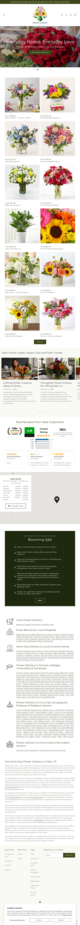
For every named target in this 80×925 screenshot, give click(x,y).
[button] (4, 15)
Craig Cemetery (37, 651)
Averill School (35, 673)
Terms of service (33, 894)
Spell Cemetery (53, 658)
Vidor (52, 624)
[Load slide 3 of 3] (40, 69)
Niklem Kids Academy (57, 690)
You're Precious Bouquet (49, 205)
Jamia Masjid (28, 734)
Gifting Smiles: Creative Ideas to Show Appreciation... (17, 384)
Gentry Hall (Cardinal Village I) (57, 684)
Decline (61, 920)
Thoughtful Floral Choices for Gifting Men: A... (56, 384)
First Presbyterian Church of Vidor (44, 728)
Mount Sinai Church (65, 736)
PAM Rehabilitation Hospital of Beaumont (38, 641)
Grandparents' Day (9, 855)
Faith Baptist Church (42, 721)
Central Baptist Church (44, 712)
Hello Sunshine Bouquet (14, 336)
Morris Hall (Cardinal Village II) (37, 690)
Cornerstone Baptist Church (54, 714)
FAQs (32, 854)
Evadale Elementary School (44, 682)
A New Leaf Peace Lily (13, 249)
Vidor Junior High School (31, 697)
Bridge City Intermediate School (28, 679)
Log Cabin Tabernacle (43, 734)
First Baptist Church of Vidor (58, 725)
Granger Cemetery (45, 653)
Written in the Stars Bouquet (51, 336)
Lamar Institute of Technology (57, 686)
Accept (39, 920)
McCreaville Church (49, 736)
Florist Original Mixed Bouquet (51, 249)
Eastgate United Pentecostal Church (36, 719)
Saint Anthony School (30, 695)
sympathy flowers (11, 787)
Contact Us (34, 858)
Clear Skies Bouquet (12, 161)
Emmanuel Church (58, 719)
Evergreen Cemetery (65, 651)
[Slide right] (44, 412)
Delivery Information (35, 871)
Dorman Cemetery (50, 651)
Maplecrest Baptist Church (63, 734)
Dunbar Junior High (26, 682)
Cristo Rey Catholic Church (38, 717)
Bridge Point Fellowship (64, 710)
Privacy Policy (67, 915)
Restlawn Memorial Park (38, 658)
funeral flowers (38, 820)
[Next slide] (45, 69)
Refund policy (35, 881)
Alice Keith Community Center (27, 750)
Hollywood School (28, 686)
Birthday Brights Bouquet (50, 118)
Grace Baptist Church (56, 730)
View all (40, 342)
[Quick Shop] (62, 15)
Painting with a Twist (58, 750)
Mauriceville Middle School (34, 688)
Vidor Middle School (47, 697)
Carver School (46, 679)
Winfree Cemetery (37, 660)
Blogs (20, 858)
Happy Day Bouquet (12, 205)
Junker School (40, 686)
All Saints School (22, 673)
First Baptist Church (46, 723)
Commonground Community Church (30, 714)
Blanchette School (60, 675)
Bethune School (33, 675)
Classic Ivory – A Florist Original (16, 292)
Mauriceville (35, 624)
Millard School (49, 688)
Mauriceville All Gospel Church (28, 736)
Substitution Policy (35, 887)
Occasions (8, 861)
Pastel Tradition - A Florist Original (18, 118)
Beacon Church (49, 710)
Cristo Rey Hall (54, 717)
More (40, 600)
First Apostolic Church (30, 723)
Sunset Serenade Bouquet (50, 161)
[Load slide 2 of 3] (37, 69)
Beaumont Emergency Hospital (48, 634)
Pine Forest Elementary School (42, 693)
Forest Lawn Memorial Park (26, 653)
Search (20, 854)
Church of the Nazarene (63, 712)
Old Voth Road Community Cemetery (55, 655)
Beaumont (20, 624)
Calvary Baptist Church (25, 712)
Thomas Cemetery (66, 658)
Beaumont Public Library (50, 673)
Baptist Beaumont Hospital (26, 634)
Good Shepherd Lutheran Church (35, 730)
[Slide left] (36, 412)
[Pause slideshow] (50, 69)
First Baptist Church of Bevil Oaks (34, 725)
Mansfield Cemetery (32, 655)
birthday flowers (15, 797)
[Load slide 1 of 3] (34, 69)
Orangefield (45, 624)
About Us (8, 870)
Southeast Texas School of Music (52, 695)
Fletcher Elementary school (32, 684)
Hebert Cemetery (59, 653)
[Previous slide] (30, 69)
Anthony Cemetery (23, 651)
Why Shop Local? (34, 864)
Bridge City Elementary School (62, 677)
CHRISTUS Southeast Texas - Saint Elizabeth (50, 637)
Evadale (28, 624)
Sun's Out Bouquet (47, 292)
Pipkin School (60, 693)
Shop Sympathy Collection (40, 55)
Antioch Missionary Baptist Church (29, 710)
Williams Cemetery (23, 660)
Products (8, 865)
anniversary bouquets (35, 797)
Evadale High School (62, 682)
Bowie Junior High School (40, 677)
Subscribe (69, 855)
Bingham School (46, 675)
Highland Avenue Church (33, 732)
